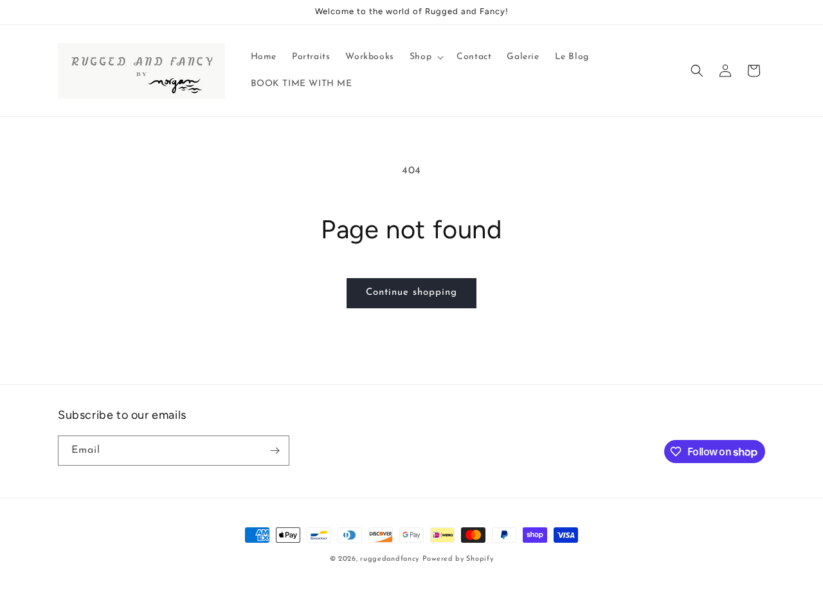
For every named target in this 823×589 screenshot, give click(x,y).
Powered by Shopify (458, 559)
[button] (425, 57)
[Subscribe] (274, 450)
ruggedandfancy (389, 559)
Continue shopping (411, 292)
